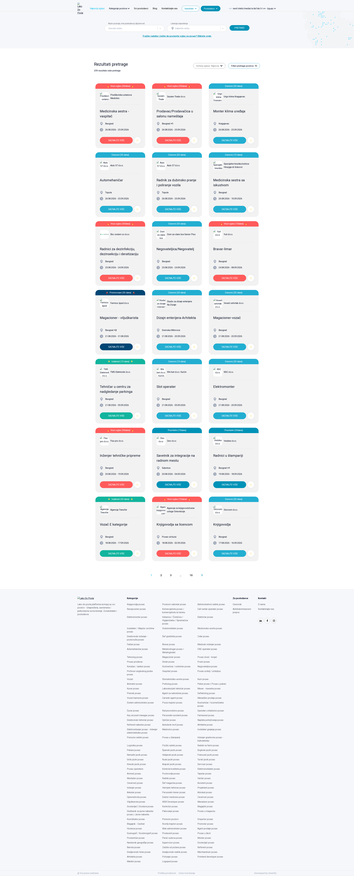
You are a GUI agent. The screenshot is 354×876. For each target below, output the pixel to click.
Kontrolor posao (170, 806)
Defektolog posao (206, 693)
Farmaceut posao (205, 715)
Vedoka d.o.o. (230, 441)
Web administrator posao (174, 828)
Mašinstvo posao (170, 729)
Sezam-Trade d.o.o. (176, 96)
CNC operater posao (207, 649)
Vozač (130, 679)
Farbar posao (133, 644)
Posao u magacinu (206, 811)
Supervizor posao (170, 842)
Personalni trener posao (173, 792)
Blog (155, 8)
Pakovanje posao (170, 811)
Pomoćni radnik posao (138, 737)
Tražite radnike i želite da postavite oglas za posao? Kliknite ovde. (177, 36)
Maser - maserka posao (209, 688)
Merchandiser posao (207, 852)
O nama (261, 604)
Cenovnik (237, 604)
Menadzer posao (205, 801)
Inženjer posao (134, 787)
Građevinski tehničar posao (140, 720)
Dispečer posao (205, 819)
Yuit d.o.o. (228, 234)
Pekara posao (133, 750)
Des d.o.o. (172, 441)
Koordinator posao (136, 819)
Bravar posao (168, 644)
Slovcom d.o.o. (231, 509)
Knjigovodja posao (136, 604)
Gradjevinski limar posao (139, 852)
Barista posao (133, 847)
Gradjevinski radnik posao (174, 852)
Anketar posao (134, 792)
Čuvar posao (133, 710)
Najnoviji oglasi (97, 8)
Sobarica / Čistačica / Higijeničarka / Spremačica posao (175, 620)
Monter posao (204, 838)
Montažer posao (135, 778)
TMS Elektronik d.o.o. (120, 372)
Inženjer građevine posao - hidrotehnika (210, 739)
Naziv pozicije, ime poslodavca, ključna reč (126, 23)
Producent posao (170, 833)
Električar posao (205, 617)
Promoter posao (205, 824)
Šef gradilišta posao (172, 636)
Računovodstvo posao (173, 710)
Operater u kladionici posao (210, 710)
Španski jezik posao (172, 750)
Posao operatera (135, 769)
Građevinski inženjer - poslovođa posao (137, 638)
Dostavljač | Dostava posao (140, 806)
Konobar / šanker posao (138, 666)
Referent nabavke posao (139, 724)
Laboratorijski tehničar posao (176, 688)
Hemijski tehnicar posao (173, 787)
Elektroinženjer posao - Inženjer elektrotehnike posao (142, 731)
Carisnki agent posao (172, 698)
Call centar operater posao (210, 609)
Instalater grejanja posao (209, 729)
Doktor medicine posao (173, 797)
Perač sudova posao (172, 838)
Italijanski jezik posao (172, 755)
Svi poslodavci (141, 8)
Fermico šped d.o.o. (119, 303)
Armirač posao (134, 773)
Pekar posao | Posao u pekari (211, 684)
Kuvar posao (133, 688)
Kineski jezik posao (136, 764)
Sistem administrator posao (140, 702)
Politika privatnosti (167, 873)
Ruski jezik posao (170, 759)
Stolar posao (168, 661)
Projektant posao (205, 787)
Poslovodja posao (171, 773)
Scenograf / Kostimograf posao (142, 833)
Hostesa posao (134, 828)
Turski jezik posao (206, 759)
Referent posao (205, 847)
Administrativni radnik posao (211, 604)
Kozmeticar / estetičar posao (176, 666)
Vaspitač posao (169, 671)
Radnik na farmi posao (208, 745)
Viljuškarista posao (136, 801)
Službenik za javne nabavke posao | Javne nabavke (140, 813)
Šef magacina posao (172, 783)
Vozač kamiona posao (137, 698)
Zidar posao (203, 636)
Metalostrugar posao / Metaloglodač (173, 651)
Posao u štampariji (171, 737)
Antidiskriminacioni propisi (242, 611)
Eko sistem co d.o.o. (120, 234)
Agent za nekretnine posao (175, 693)
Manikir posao (134, 861)
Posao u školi (204, 833)
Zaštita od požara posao (174, 847)
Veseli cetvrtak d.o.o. (234, 303)
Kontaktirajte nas (170, 8)
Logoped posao (170, 861)
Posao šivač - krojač (207, 657)
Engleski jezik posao (207, 750)
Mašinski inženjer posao (209, 644)
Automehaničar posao (137, 649)
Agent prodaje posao (207, 828)
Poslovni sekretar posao (174, 604)
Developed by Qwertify (265, 873)
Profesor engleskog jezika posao (140, 673)
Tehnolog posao (134, 657)
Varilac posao (204, 778)
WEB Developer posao (173, 801)
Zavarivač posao (135, 783)
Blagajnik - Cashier (136, 824)
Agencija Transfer (118, 509)
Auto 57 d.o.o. (116, 165)
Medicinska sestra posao (209, 628)
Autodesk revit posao (172, 724)
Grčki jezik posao (135, 759)
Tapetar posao (204, 773)
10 (191, 575)
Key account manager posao (140, 715)
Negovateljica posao (207, 666)
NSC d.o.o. (229, 372)
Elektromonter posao (137, 617)
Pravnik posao (134, 693)
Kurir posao (203, 679)
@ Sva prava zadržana (88, 873)
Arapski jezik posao (171, 764)
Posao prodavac (135, 661)
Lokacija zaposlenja (179, 23)
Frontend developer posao (210, 856)
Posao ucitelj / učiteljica (209, 671)
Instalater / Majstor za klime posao (140, 630)
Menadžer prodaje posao (209, 698)
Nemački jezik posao (137, 755)
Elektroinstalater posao (208, 769)
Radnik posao (168, 778)
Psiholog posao (170, 684)
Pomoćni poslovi (170, 819)
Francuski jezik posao (207, 755)
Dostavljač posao (205, 842)
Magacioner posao (171, 657)
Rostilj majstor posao (172, 824)
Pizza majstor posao (172, 702)
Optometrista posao (136, 797)
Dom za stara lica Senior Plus (181, 234)
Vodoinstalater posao (172, 628)
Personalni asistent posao (175, 715)
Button (233, 23)
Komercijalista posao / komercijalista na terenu (173, 611)
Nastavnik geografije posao (140, 842)
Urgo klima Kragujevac (234, 96)
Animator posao (134, 684)
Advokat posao (204, 792)
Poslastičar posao (136, 838)
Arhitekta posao (205, 724)
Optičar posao (169, 720)
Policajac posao (170, 856)
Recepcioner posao (136, 609)
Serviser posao (204, 764)
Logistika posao (135, 745)
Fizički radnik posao (172, 745)
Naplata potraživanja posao (210, 720)
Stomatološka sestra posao (175, 679)
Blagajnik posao (205, 806)
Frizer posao (203, 661)
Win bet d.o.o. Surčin (176, 372)
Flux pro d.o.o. (117, 441)
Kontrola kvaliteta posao (174, 769)
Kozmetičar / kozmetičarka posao (210, 704)
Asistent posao (204, 783)
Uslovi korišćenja (187, 873)
